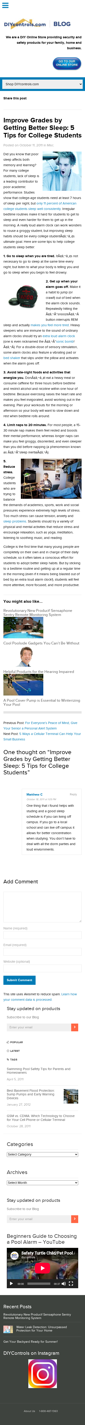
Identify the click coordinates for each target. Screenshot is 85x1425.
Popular (16, 1042)
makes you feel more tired (50, 325)
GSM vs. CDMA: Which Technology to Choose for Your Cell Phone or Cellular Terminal (41, 1118)
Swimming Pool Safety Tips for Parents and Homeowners (38, 1071)
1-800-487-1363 (48, 1411)
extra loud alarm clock (59, 336)
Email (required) (15, 945)
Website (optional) (16, 962)
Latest (15, 1051)
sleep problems (14, 521)
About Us (29, 1411)
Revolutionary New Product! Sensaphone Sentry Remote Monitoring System (37, 1316)
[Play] (11, 1283)
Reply (73, 794)
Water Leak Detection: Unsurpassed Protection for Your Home (41, 1328)
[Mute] (63, 1283)
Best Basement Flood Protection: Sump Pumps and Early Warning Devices (31, 1094)
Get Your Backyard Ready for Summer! (30, 1342)
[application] (42, 1268)
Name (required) (15, 928)
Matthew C (35, 795)
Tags (13, 1059)
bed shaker (11, 358)
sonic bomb (65, 342)
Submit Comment (19, 980)
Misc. (50, 145)
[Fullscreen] (71, 1283)
